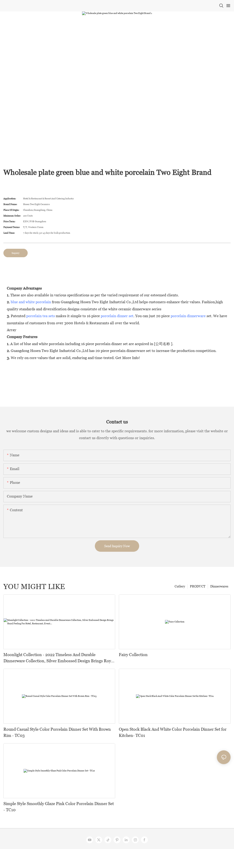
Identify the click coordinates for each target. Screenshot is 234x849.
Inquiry (15, 253)
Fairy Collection (133, 654)
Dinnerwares (219, 586)
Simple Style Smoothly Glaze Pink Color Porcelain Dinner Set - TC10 (58, 806)
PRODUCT (197, 586)
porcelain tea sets (40, 316)
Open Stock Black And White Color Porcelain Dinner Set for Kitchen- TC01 (172, 732)
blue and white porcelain (31, 302)
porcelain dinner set (117, 316)
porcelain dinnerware (188, 316)
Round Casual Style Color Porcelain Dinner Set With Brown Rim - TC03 (57, 732)
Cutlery (180, 586)
